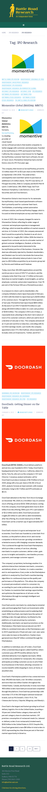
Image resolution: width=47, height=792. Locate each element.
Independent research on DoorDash (16, 396)
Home (4, 33)
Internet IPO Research (10, 91)
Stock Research (8, 100)
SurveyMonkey (8, 133)
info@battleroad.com (10, 782)
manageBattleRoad (26, 110)
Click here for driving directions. (14, 788)
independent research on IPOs (13, 399)
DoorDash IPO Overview (11, 393)
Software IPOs (26, 94)
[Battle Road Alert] (23, 11)
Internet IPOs (25, 91)
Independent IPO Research (12, 85)
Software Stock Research (11, 97)
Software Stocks (29, 97)
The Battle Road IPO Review (25, 100)
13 (30, 749)
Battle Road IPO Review (10, 79)
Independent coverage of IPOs (32, 79)
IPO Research (37, 91)
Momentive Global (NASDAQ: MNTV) (22, 105)
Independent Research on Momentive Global (19, 88)
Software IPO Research (10, 94)
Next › (36, 749)
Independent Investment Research (15, 82)
